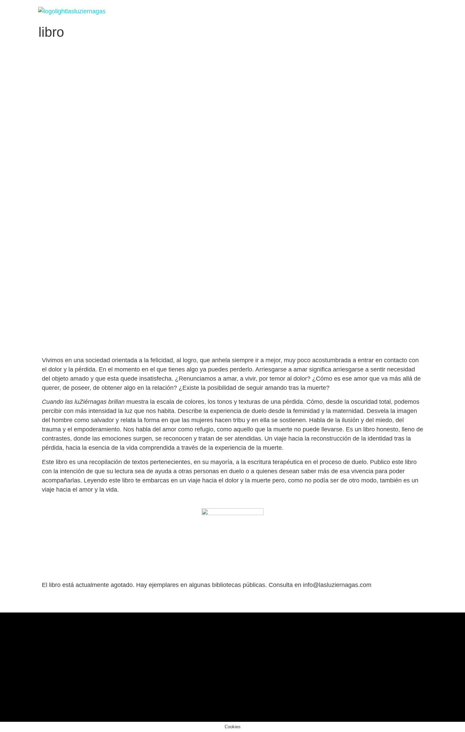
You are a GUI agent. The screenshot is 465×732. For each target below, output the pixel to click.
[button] (297, 11)
